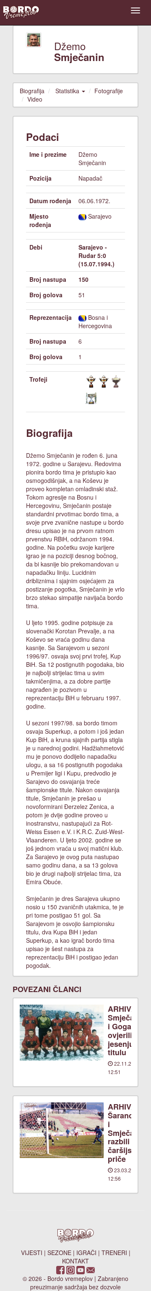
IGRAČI (86, 1252)
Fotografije (108, 91)
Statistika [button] (68, 91)
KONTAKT (75, 1261)
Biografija (32, 91)
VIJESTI (31, 1252)
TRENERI (114, 1252)
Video (34, 99)
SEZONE (59, 1252)
